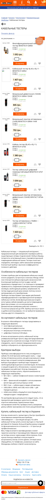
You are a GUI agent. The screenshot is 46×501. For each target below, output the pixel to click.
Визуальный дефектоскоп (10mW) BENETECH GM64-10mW (27, 95)
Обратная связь (24, 464)
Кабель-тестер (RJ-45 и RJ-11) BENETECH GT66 (25, 145)
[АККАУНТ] (35, 3)
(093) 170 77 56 (23, 462)
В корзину (20, 63)
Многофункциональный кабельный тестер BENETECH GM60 (28, 44)
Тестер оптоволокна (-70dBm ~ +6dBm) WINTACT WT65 (25, 222)
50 (41, 246)
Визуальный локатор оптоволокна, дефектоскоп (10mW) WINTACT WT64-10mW (28, 197)
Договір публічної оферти (35, 492)
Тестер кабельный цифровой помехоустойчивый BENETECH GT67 (28, 170)
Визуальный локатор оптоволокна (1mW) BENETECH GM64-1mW (27, 120)
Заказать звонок (24, 460)
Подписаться (23, 487)
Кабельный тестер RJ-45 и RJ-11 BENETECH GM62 (26, 69)
